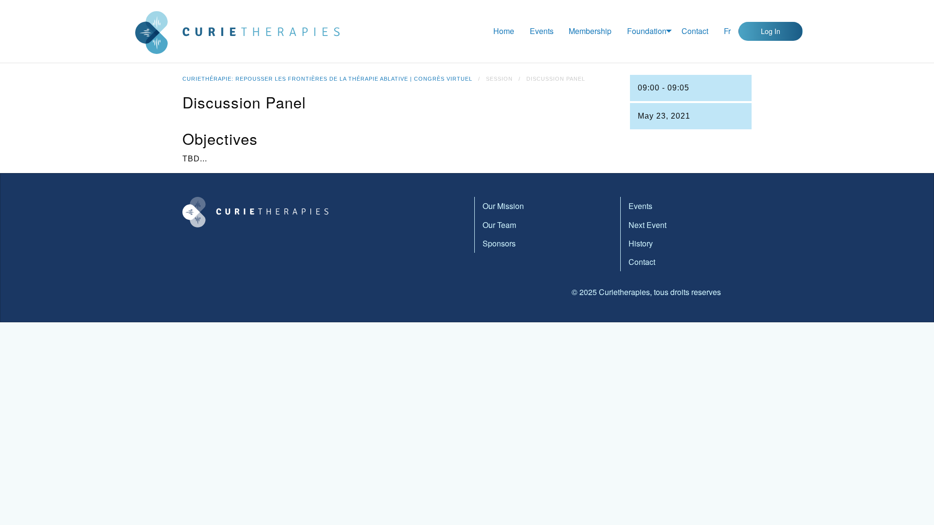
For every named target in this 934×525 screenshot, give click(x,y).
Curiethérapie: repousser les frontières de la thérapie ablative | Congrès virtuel (327, 79)
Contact (695, 30)
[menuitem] (503, 31)
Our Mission (503, 205)
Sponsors (499, 243)
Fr (727, 30)
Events (542, 30)
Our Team (499, 224)
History (641, 243)
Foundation (646, 30)
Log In (770, 31)
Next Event (647, 224)
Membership (590, 30)
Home (503, 30)
